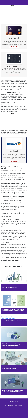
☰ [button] (25, 2)
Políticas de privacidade (14, 401)
